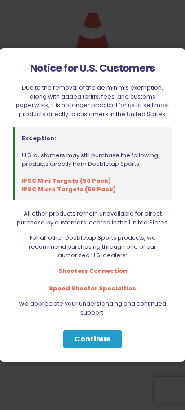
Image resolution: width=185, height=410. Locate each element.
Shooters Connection (92, 271)
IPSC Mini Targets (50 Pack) (66, 181)
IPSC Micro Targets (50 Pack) (69, 189)
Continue (92, 339)
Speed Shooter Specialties (92, 288)
